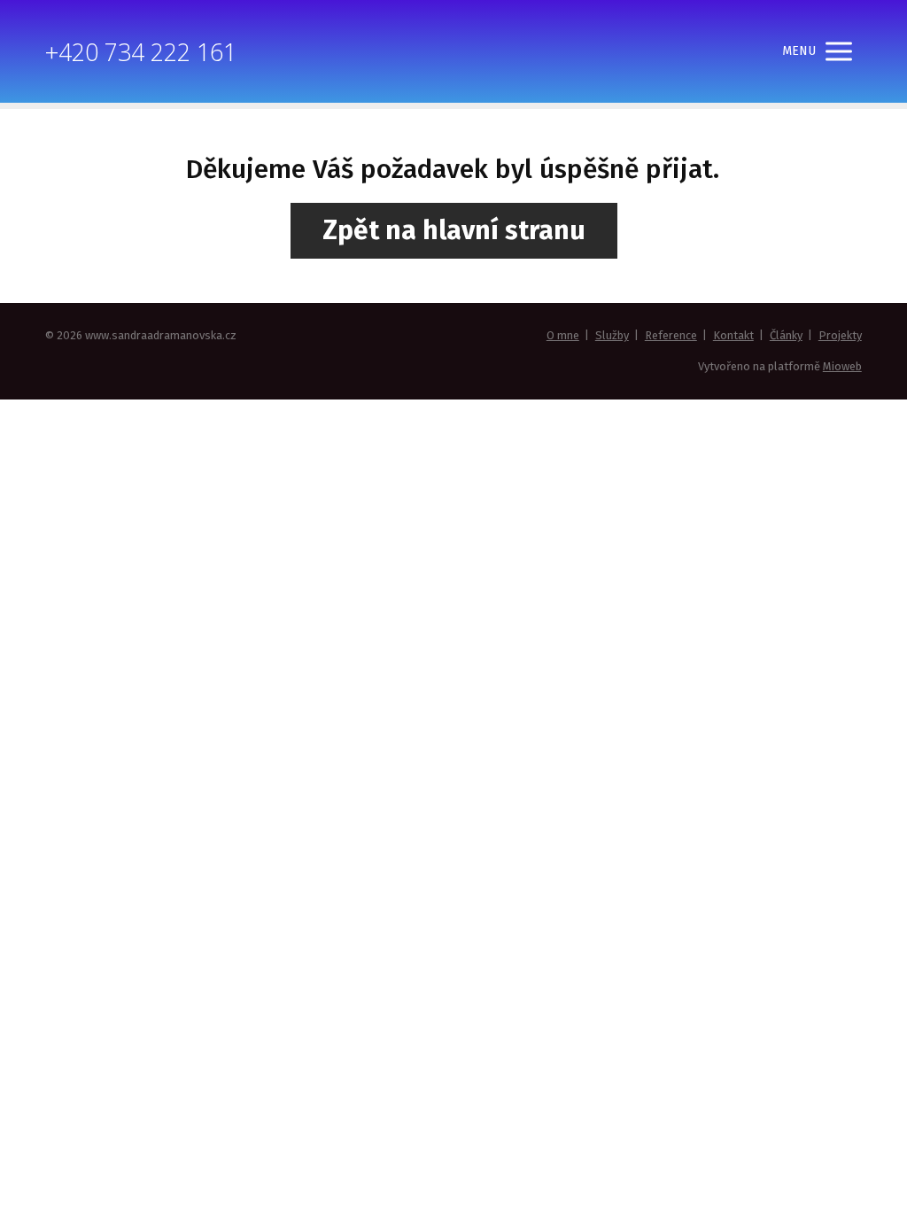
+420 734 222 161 (140, 52)
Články (786, 335)
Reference (671, 335)
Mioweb (842, 366)
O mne (563, 335)
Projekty (840, 335)
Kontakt (733, 335)
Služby (612, 335)
